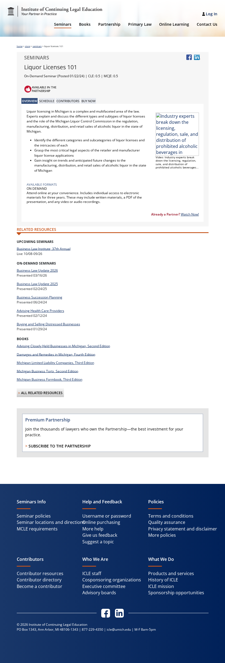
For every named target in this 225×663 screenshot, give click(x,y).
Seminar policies (34, 516)
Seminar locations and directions (51, 522)
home (19, 46)
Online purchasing (101, 522)
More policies (162, 535)
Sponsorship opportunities (176, 593)
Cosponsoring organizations (111, 580)
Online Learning (174, 24)
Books (85, 24)
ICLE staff (91, 573)
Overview (29, 101)
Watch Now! (190, 214)
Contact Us (207, 24)
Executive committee (103, 586)
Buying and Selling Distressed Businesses (48, 324)
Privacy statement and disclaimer (182, 529)
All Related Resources (42, 393)
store (27, 46)
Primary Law (139, 24)
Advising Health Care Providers (40, 310)
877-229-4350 (92, 629)
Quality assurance (166, 522)
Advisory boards (99, 593)
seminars (37, 46)
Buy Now (88, 101)
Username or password (106, 516)
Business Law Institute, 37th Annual (44, 248)
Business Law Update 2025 (37, 284)
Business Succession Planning (39, 297)
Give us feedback (99, 535)
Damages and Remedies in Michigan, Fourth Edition (56, 354)
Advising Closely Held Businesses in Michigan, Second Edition (63, 345)
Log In (211, 13)
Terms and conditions (170, 516)
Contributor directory (39, 580)
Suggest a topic (98, 542)
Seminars (62, 24)
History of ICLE (163, 580)
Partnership (109, 24)
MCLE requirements (37, 529)
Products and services (171, 573)
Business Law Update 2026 (37, 270)
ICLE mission (161, 586)
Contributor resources (40, 573)
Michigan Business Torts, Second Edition (47, 371)
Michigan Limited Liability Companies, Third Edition (55, 362)
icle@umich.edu (119, 629)
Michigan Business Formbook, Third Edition (49, 379)
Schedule (46, 101)
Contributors (68, 101)
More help (92, 529)
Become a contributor (39, 586)
